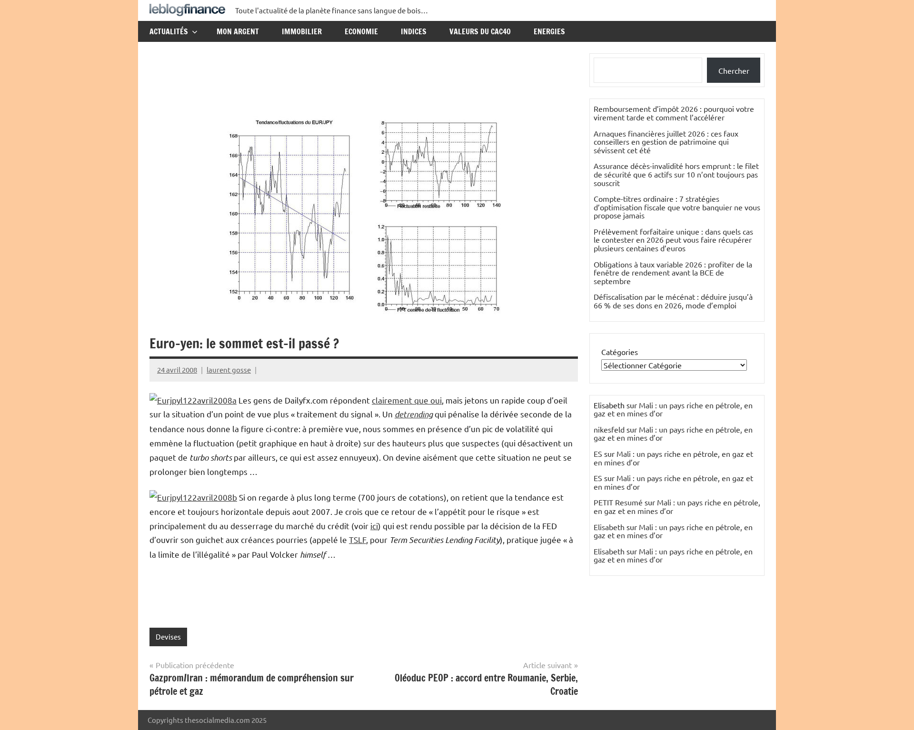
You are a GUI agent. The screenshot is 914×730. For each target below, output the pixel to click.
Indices (414, 31)
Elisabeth (609, 527)
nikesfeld (609, 429)
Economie (361, 31)
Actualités (168, 31)
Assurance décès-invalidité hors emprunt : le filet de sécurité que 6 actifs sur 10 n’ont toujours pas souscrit (676, 174)
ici (374, 526)
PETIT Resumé (618, 502)
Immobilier (302, 31)
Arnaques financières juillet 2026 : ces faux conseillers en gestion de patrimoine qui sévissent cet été (666, 141)
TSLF (357, 539)
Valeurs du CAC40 (480, 31)
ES (598, 453)
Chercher (733, 70)
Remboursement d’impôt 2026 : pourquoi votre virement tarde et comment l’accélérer (674, 113)
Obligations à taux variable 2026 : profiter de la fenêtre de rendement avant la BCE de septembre (673, 272)
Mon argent (238, 31)
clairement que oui (407, 400)
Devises (168, 636)
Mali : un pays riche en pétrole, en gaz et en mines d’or (673, 409)
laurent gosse (229, 369)
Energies (549, 31)
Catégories (619, 351)
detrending (414, 414)
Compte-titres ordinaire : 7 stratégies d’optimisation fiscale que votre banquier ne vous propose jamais (677, 207)
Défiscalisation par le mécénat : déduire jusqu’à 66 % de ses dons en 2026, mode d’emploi (673, 301)
